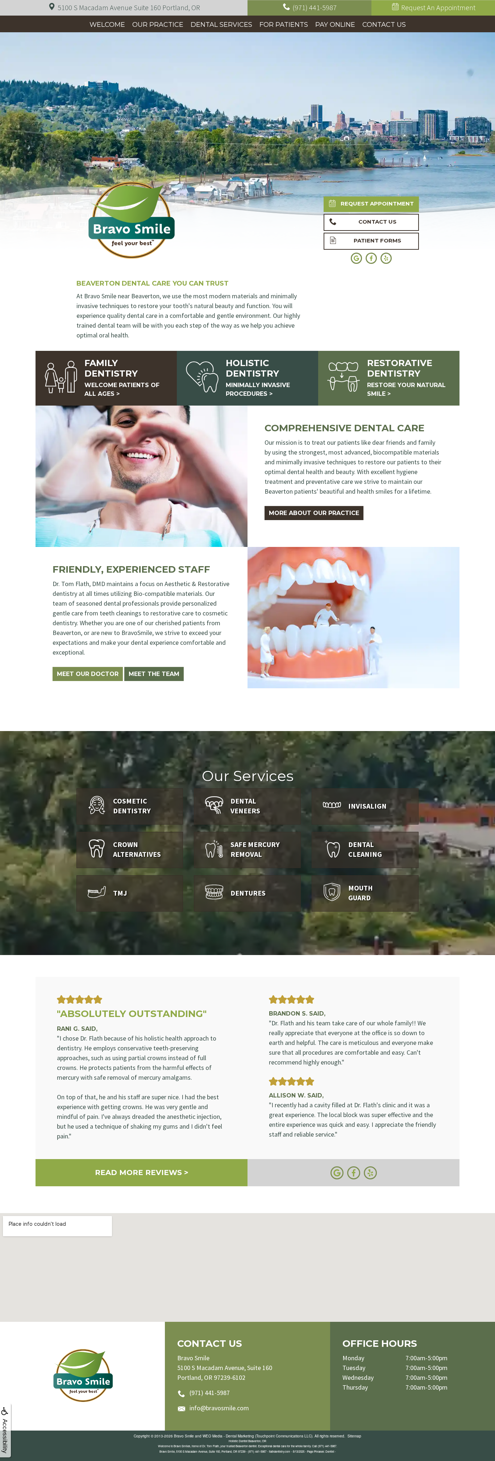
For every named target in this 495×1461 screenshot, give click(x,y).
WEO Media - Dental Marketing (228, 1436)
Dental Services (221, 25)
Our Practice (157, 25)
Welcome (107, 25)
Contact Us (384, 25)
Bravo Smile (184, 1436)
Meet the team (154, 674)
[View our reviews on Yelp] (370, 1172)
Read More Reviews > (141, 1172)
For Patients (283, 25)
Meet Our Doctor (87, 674)
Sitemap (354, 1436)
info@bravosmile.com (219, 1408)
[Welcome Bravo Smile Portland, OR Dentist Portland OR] (82, 1376)
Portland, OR (129, 7)
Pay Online (335, 25)
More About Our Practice (314, 513)
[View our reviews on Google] (337, 1172)
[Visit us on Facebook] (353, 1172)
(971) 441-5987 (210, 1393)
